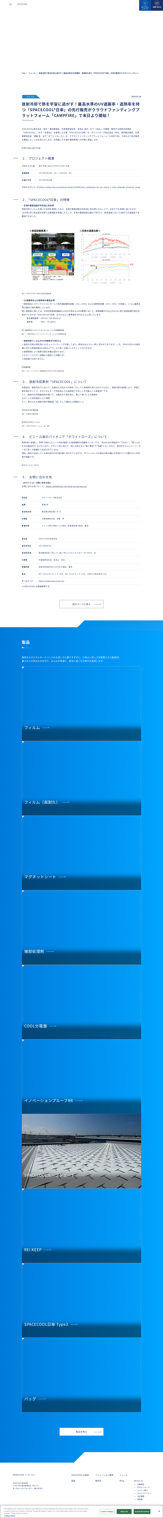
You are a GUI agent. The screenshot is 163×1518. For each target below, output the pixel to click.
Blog (125, 8)
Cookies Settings (106, 1511)
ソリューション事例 (96, 8)
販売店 (109, 8)
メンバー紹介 (142, 1490)
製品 (85, 8)
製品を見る (81, 1431)
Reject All (124, 1511)
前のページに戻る (81, 604)
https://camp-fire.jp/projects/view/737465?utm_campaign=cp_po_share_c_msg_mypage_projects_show (89, 187)
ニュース (117, 8)
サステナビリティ (144, 1493)
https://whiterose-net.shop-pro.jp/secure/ (66, 486)
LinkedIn (132, 4)
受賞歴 (140, 1499)
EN (105, 4)
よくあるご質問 (73, 4)
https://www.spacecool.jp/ (51, 581)
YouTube (121, 4)
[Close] (159, 1511)
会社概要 (140, 1496)
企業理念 (140, 1484)
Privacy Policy (9, 1515)
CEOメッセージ (143, 1487)
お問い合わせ (157, 7)
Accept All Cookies (142, 1511)
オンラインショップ (145, 8)
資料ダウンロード (89, 4)
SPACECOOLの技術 (74, 8)
